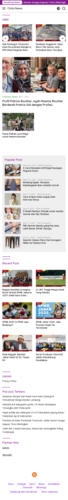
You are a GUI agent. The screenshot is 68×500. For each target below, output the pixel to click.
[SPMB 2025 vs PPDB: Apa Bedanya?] (17, 310)
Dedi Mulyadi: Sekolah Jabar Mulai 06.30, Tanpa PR (15, 357)
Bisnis (42, 484)
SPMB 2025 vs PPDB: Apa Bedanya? (15, 323)
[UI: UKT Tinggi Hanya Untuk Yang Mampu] (51, 278)
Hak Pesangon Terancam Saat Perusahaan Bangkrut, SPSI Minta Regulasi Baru (16, 47)
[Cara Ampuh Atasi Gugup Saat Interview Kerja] (13, 199)
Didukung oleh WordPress (23, 491)
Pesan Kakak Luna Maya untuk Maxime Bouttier (15, 135)
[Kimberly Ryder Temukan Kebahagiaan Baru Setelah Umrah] (13, 185)
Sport (32, 484)
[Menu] (4, 8)
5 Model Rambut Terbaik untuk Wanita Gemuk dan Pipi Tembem (43, 213)
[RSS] (34, 475)
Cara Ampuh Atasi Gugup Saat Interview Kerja (39, 198)
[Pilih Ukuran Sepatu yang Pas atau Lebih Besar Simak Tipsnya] (13, 228)
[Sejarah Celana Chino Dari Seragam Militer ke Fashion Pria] (13, 242)
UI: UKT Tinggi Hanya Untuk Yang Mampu (50, 291)
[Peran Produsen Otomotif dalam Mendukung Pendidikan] (51, 343)
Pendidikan (54, 484)
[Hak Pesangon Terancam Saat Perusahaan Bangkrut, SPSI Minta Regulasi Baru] (17, 32)
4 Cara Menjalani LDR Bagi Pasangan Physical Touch (42, 169)
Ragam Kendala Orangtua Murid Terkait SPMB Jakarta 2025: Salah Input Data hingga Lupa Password (17, 292)
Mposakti (7, 454)
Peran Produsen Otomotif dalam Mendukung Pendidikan (49, 357)
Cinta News (14, 8)
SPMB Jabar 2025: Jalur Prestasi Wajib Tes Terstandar (48, 325)
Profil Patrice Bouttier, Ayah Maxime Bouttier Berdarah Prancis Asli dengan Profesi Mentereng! (32, 104)
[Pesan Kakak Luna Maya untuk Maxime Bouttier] (18, 122)
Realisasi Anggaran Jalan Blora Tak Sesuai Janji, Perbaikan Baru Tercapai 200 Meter (49, 47)
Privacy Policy (9, 380)
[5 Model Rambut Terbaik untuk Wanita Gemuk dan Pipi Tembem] (13, 214)
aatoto (5, 447)
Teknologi (41, 487)
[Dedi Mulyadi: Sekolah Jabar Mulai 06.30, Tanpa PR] (17, 343)
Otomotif (27, 487)
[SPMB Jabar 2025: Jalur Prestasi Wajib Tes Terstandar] (51, 310)
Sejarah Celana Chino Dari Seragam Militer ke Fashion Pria (42, 241)
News (15, 96)
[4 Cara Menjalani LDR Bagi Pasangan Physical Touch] (13, 170)
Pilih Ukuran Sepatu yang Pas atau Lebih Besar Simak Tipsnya (41, 227)
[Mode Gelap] (58, 8)
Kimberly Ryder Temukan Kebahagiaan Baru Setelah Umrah (41, 184)
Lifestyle (6, 96)
